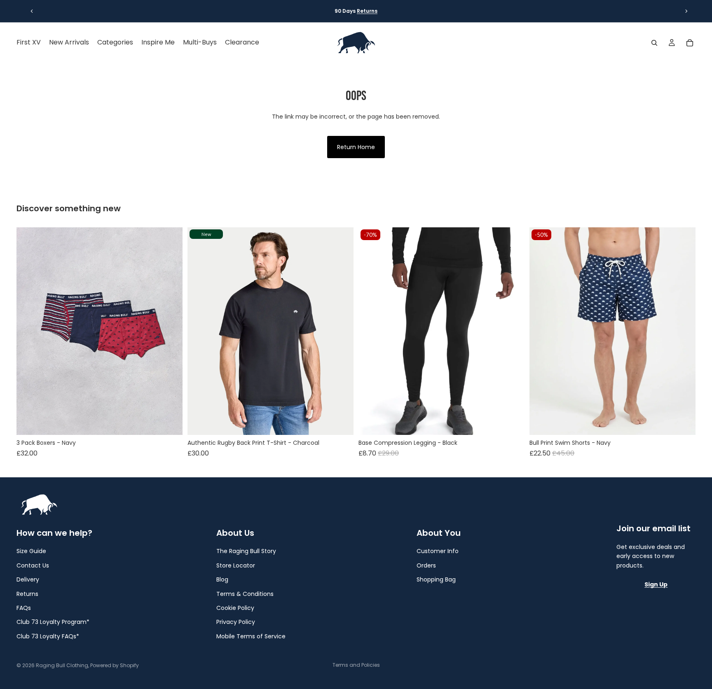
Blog (222, 579)
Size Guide (31, 551)
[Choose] (169, 422)
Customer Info (438, 551)
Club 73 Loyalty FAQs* (47, 636)
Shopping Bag (436, 579)
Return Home (356, 147)
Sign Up (656, 584)
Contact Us (32, 565)
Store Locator (235, 565)
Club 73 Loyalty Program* (52, 622)
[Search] (654, 43)
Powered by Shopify (114, 665)
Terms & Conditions (245, 593)
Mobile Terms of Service (251, 636)
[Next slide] (686, 11)
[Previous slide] (32, 11)
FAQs (23, 608)
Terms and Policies (356, 664)
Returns (367, 10)
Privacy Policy (235, 622)
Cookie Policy (235, 608)
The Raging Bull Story (246, 551)
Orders (426, 565)
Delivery (27, 579)
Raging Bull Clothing (62, 665)
